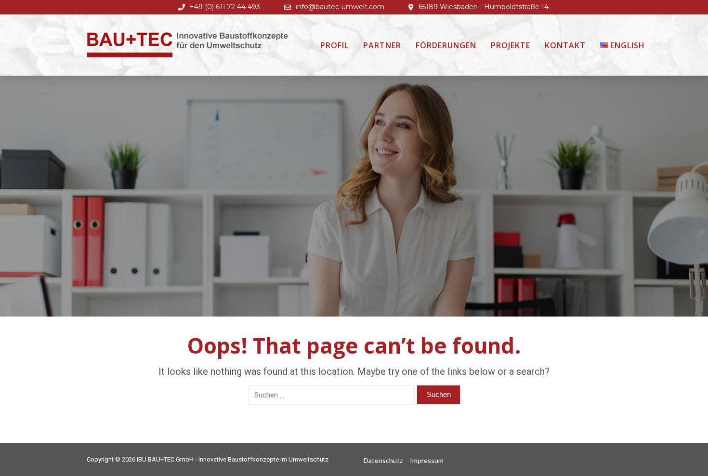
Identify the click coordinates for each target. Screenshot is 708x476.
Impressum (427, 460)
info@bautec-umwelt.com (340, 6)
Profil (334, 45)
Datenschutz (383, 460)
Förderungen (446, 45)
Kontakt (565, 45)
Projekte (510, 45)
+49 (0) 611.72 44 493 (225, 6)
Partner (382, 45)
